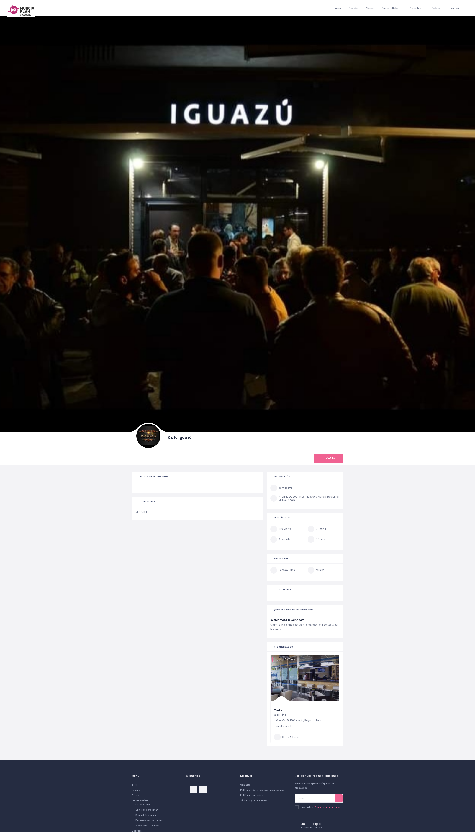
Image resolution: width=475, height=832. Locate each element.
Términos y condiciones (253, 800)
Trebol (279, 710)
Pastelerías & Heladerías (149, 820)
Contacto (245, 784)
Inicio (338, 8)
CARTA (330, 458)
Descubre (415, 8)
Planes (370, 8)
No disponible (284, 726)
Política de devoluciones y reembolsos (262, 790)
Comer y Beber (390, 8)
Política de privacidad (252, 795)
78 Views (290, 659)
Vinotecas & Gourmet (147, 825)
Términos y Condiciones (327, 807)
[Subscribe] (339, 798)
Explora (436, 8)
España (353, 8)
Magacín (456, 8)
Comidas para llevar (146, 809)
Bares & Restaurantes (147, 815)
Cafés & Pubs (142, 804)
